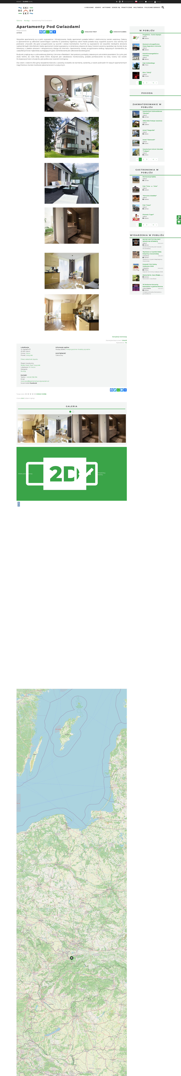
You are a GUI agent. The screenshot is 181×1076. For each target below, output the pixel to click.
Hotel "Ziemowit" (149, 140)
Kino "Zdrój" (147, 72)
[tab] (70, 412)
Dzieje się (116, 7)
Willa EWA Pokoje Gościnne (152, 121)
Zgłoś (124, 340)
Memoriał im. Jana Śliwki (151, 275)
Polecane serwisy (152, 7)
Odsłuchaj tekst (91, 32)
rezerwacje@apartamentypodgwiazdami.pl (35, 381)
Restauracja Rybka (149, 177)
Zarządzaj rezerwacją (119, 336)
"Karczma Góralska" (150, 196)
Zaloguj (158, 1)
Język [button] (141, 1)
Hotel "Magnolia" (149, 130)
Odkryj (98, 7)
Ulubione (150, 1)
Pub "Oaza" (147, 205)
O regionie (89, 7)
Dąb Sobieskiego (149, 63)
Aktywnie (106, 7)
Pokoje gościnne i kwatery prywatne (78, 349)
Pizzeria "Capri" (148, 214)
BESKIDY (18, 1)
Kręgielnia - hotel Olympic (152, 35)
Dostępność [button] (128, 1)
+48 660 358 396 (31, 377)
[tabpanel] (58, 429)
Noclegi (23, 371)
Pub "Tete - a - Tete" (150, 186)
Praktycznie (126, 7)
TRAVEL (28, 1)
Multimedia (138, 7)
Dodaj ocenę (41, 394)
